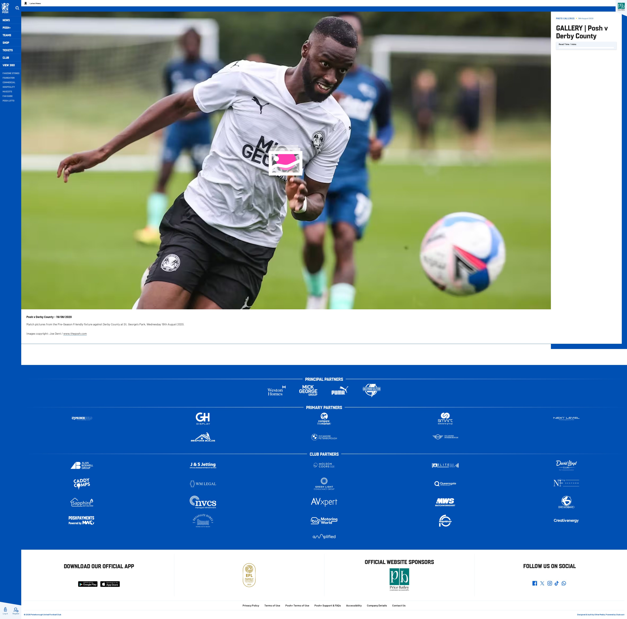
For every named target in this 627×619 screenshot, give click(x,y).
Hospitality (9, 86)
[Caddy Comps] (82, 483)
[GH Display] (203, 418)
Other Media (600, 614)
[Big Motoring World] (324, 520)
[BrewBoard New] (566, 502)
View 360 (9, 65)
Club (6, 57)
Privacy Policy (251, 605)
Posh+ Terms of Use (297, 605)
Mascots (7, 91)
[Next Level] (566, 418)
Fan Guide (8, 96)
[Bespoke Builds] (203, 437)
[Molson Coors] (324, 465)
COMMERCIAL (9, 82)
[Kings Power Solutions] (371, 390)
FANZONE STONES (11, 73)
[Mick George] (308, 390)
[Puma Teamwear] (340, 390)
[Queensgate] (445, 483)
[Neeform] (566, 483)
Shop (6, 42)
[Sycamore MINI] (445, 437)
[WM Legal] (203, 483)
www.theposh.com (75, 333)
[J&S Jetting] (203, 465)
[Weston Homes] (276, 390)
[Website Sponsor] (621, 7)
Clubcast (620, 614)
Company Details (377, 605)
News (6, 20)
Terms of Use (272, 605)
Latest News (35, 3)
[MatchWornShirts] (445, 502)
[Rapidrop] (445, 520)
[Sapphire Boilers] (82, 502)
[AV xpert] (324, 502)
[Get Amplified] (324, 537)
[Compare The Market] (324, 418)
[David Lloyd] (566, 465)
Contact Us (399, 605)
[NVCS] (203, 502)
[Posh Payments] (82, 520)
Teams (7, 35)
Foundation (9, 77)
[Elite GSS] (445, 465)
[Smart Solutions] (445, 418)
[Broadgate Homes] (203, 520)
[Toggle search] (17, 8)
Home (25, 3)
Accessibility (354, 605)
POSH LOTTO (8, 100)
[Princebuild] (82, 418)
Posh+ (7, 27)
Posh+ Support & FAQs (327, 605)
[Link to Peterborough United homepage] (7, 8)
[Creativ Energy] (566, 520)
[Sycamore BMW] (324, 437)
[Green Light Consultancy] (324, 483)
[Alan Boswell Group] (82, 465)
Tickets (8, 50)
